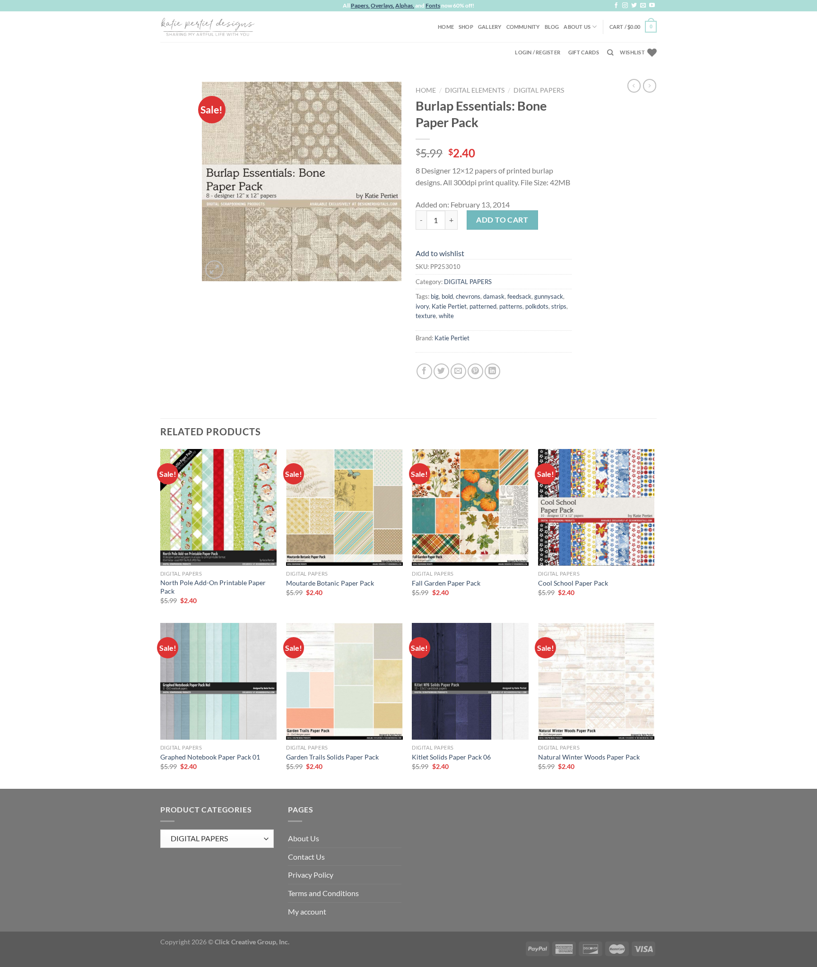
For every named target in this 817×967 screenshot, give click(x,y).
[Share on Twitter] (441, 371)
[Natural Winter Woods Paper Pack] (596, 681)
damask (493, 296)
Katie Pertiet (449, 306)
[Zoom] (214, 269)
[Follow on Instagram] (625, 5)
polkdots (536, 306)
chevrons (468, 296)
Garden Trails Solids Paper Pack (332, 757)
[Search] (610, 52)
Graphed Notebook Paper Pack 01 (210, 757)
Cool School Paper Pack (573, 583)
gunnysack (548, 296)
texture (426, 315)
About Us (577, 27)
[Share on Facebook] (424, 371)
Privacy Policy (310, 874)
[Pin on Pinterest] (475, 371)
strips (558, 306)
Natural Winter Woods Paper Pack (589, 757)
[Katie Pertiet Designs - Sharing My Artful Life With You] (207, 26)
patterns (510, 306)
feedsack (519, 296)
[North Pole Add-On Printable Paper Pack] (218, 507)
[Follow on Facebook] (616, 5)
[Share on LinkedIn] (492, 371)
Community (523, 27)
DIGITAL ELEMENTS (474, 90)
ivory (422, 306)
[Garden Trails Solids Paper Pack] (344, 681)
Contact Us (306, 856)
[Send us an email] (643, 5)
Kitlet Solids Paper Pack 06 (451, 757)
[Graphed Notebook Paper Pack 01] (218, 681)
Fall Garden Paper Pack (446, 583)
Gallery (490, 27)
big (435, 296)
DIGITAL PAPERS (538, 90)
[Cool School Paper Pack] (596, 507)
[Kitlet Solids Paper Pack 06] (470, 681)
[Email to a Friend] (458, 371)
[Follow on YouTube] (652, 5)
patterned (482, 306)
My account (307, 911)
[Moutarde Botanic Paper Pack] (344, 507)
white (446, 315)
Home (446, 27)
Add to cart (502, 219)
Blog (552, 27)
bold (447, 296)
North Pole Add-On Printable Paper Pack (213, 587)
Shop (466, 27)
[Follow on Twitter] (634, 5)
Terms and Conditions (323, 893)
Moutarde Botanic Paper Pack (330, 583)
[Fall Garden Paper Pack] (470, 507)
